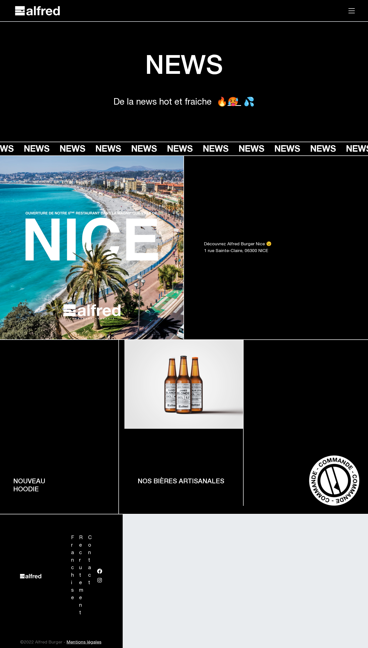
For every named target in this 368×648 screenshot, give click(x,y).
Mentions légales (84, 642)
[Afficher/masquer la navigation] (351, 9)
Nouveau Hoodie (29, 486)
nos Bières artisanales (181, 482)
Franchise (72, 568)
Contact (90, 561)
